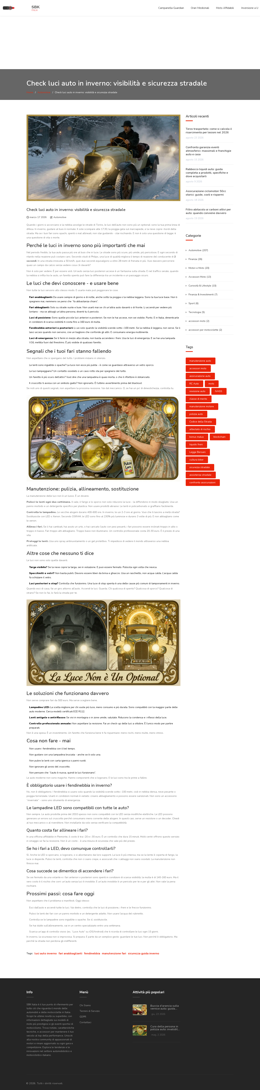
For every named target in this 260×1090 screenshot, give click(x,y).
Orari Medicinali (200, 8)
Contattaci (85, 1022)
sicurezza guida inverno (143, 953)
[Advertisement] (130, 42)
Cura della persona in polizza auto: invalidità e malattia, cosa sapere (164, 1028)
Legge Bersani (197, 452)
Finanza (195, 259)
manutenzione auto (200, 361)
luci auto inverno (45, 953)
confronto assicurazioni (202, 482)
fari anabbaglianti (70, 953)
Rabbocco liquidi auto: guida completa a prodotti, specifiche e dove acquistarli (207, 172)
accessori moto (199, 321)
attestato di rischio (199, 429)
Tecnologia (197, 312)
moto (211, 383)
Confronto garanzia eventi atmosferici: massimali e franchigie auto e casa (208, 150)
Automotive (43, 92)
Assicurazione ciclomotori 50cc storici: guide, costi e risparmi (206, 193)
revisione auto (197, 391)
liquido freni (196, 444)
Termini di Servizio (90, 1011)
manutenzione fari (114, 953)
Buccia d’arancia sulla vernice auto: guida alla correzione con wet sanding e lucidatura (164, 1007)
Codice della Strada (200, 421)
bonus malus (196, 437)
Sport (193, 303)
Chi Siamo (85, 1005)
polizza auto (196, 414)
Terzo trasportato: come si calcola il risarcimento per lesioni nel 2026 (209, 130)
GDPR (83, 1016)
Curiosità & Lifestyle (202, 285)
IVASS (218, 391)
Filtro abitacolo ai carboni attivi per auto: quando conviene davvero (208, 211)
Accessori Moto (200, 277)
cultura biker (196, 459)
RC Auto (194, 383)
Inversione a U (249, 8)
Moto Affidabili (225, 8)
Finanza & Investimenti (203, 294)
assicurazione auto (199, 376)
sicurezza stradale (199, 467)
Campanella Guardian (171, 8)
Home (30, 92)
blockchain (219, 437)
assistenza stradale (200, 475)
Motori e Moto (199, 268)
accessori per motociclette (205, 330)
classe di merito (198, 399)
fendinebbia (92, 953)
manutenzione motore (201, 406)
